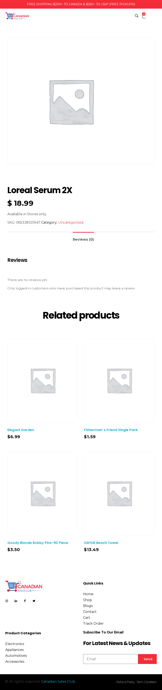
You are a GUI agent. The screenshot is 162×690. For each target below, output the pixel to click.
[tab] (83, 238)
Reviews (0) (83, 239)
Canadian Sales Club (58, 681)
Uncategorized (71, 222)
